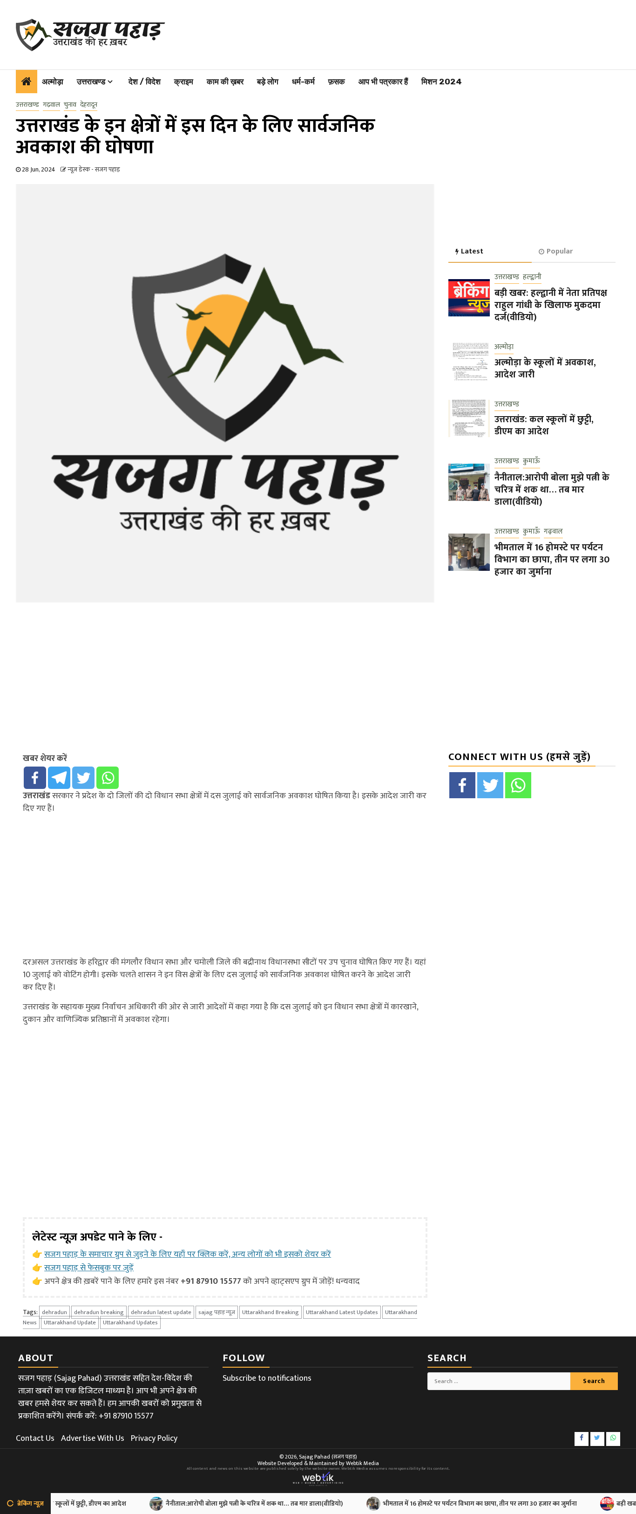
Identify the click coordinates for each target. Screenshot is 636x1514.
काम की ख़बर (225, 81)
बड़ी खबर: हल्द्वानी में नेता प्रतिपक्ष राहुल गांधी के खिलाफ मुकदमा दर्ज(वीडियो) (550, 305)
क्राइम (183, 81)
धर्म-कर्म (303, 81)
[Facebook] (35, 778)
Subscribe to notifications (267, 1378)
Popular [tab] (560, 251)
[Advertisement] (389, 33)
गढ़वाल (51, 105)
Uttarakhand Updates (130, 1322)
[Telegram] (59, 778)
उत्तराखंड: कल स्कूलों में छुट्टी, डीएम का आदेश (544, 425)
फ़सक (336, 81)
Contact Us (35, 1438)
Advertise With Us (92, 1438)
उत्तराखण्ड (91, 81)
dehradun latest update (161, 1312)
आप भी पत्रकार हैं (383, 81)
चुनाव (70, 105)
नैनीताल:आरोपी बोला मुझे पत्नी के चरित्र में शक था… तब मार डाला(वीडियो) (551, 490)
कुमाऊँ (531, 461)
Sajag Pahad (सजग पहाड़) (328, 1456)
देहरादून (88, 105)
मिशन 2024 (441, 81)
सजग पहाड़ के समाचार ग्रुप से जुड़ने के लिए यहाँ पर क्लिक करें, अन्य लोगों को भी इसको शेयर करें (187, 1254)
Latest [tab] (472, 251)
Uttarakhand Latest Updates (342, 1312)
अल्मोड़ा (52, 81)
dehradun (54, 1312)
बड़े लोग (267, 81)
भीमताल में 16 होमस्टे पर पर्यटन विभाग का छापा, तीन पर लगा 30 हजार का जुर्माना (551, 560)
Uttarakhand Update (70, 1322)
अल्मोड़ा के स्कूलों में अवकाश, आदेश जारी (545, 369)
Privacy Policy (154, 1438)
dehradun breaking (99, 1312)
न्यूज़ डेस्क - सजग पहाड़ (94, 169)
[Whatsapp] (107, 778)
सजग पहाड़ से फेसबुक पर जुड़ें (89, 1268)
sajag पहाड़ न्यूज (216, 1312)
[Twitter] (83, 778)
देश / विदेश (145, 81)
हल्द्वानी (532, 277)
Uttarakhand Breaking (270, 1312)
